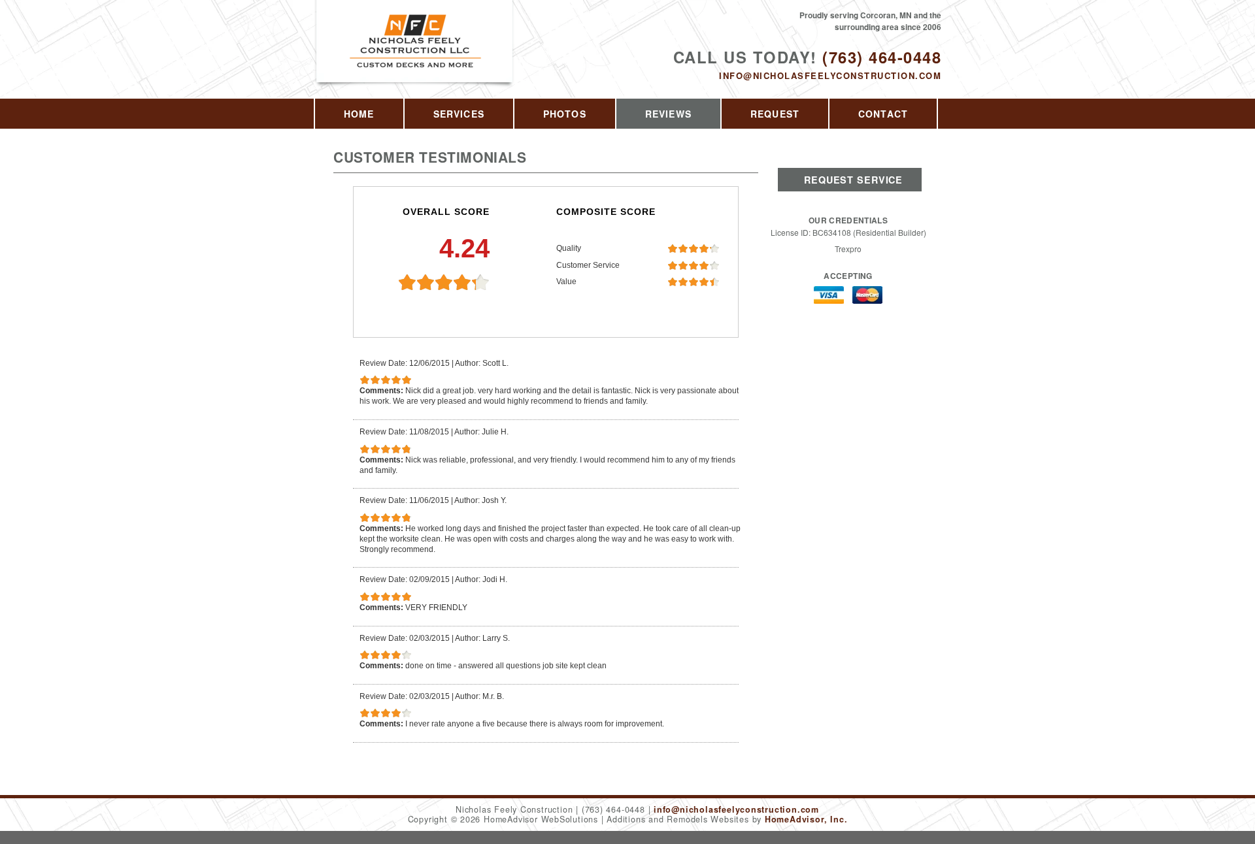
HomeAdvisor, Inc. (806, 819)
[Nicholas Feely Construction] (415, 55)
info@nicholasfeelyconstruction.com (830, 75)
